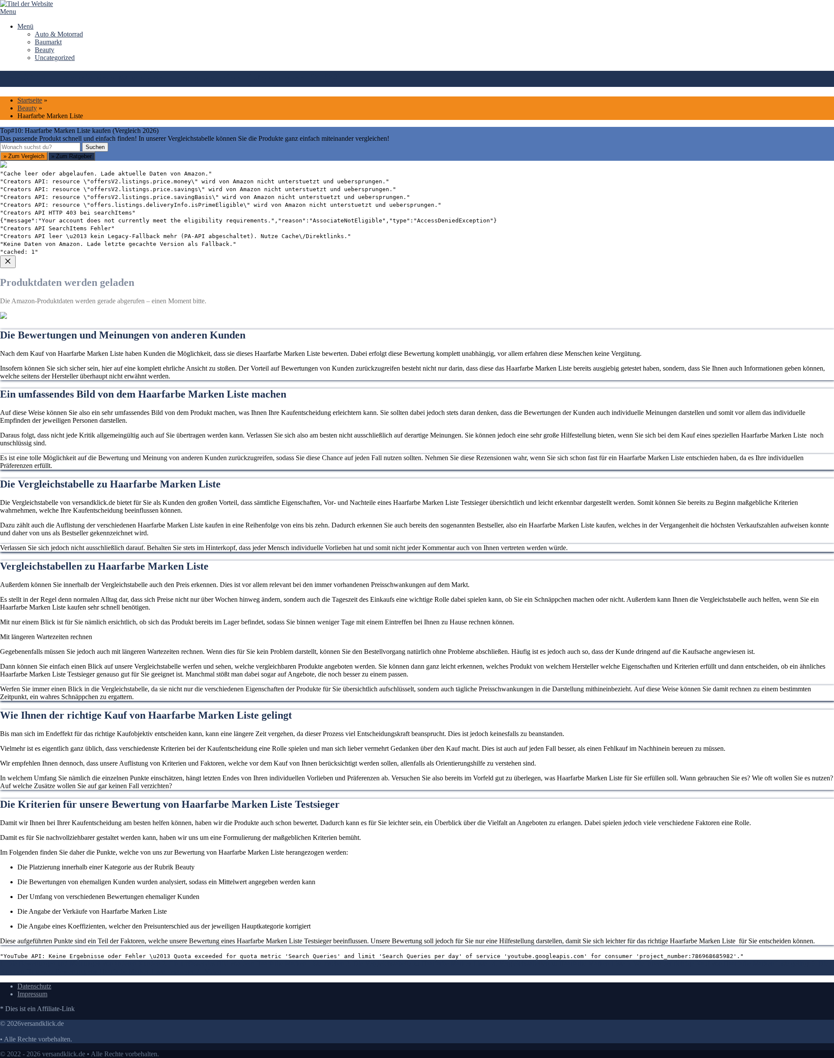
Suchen (95, 147)
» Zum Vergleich (23, 156)
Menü (25, 26)
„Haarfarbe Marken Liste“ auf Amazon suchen (75, 358)
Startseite (29, 100)
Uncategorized (55, 57)
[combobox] (40, 147)
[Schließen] (8, 261)
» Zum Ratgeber (71, 156)
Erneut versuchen (35, 421)
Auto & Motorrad (59, 34)
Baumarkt (48, 42)
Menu (8, 11)
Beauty (44, 49)
